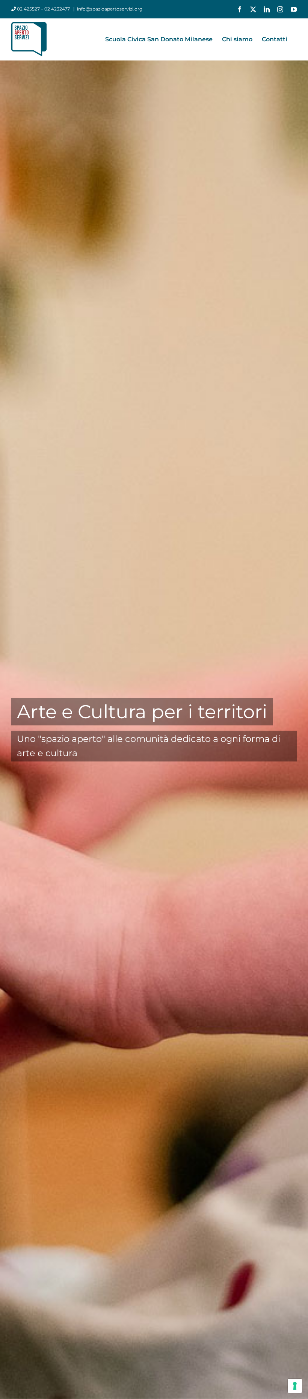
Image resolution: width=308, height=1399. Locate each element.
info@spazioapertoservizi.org (109, 9)
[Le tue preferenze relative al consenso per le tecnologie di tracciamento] (295, 1386)
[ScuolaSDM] (154, 699)
